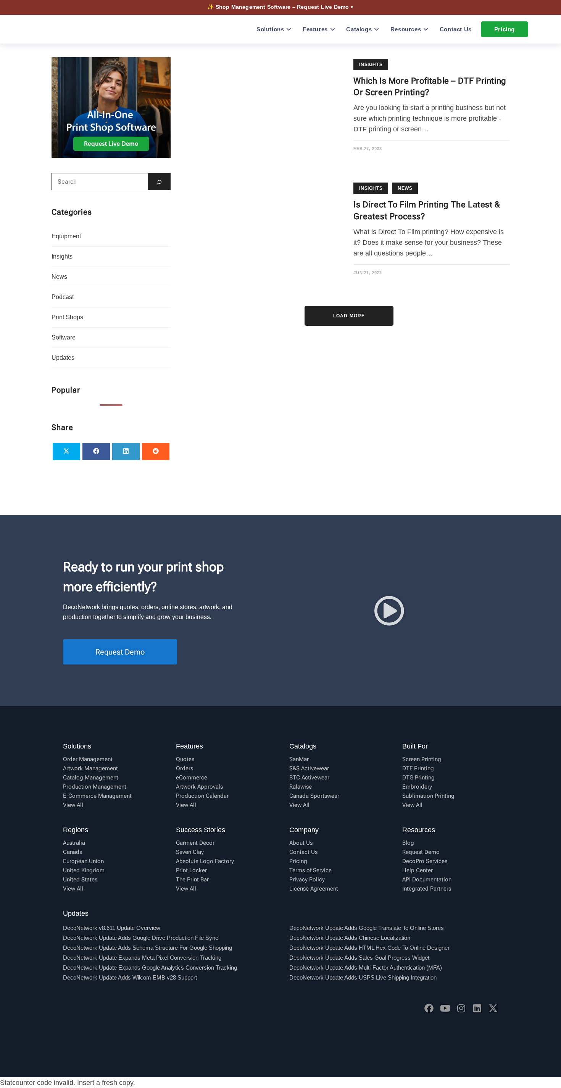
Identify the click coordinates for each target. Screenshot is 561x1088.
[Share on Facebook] (96, 451)
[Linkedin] (477, 1008)
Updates (63, 357)
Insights (370, 64)
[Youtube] (445, 1008)
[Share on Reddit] (155, 451)
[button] (389, 610)
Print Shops (67, 317)
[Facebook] (429, 1008)
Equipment (66, 236)
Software (64, 337)
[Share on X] (66, 451)
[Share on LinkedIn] (126, 451)
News (405, 188)
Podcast (63, 297)
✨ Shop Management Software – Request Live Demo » (280, 7)
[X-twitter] (493, 1008)
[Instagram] (461, 1008)
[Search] (159, 181)
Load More (349, 315)
